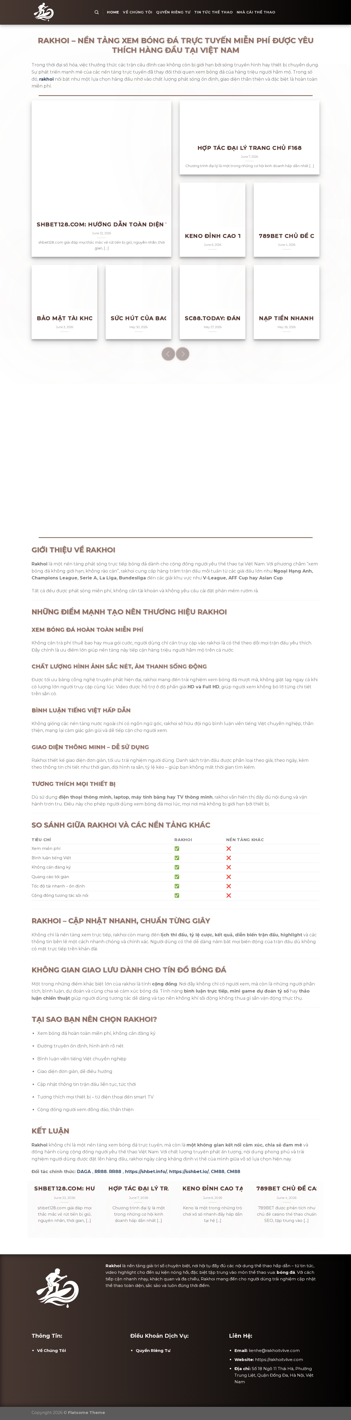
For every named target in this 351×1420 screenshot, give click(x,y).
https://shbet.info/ (146, 1171)
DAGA (84, 1171)
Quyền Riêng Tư (173, 12)
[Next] (182, 353)
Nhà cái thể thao (256, 12)
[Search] (97, 12)
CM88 (217, 1171)
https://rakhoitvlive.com (279, 1359)
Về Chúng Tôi (137, 12)
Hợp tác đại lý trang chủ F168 (249, 148)
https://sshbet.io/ (188, 1171)
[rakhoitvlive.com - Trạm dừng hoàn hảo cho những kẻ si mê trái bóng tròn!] (59, 12)
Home (113, 12)
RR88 (101, 1171)
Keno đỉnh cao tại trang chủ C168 (241, 1188)
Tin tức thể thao (213, 12)
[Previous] (168, 353)
